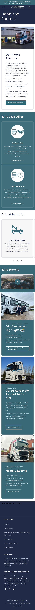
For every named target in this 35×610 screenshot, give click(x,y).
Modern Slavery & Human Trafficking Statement (16, 534)
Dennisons (15, 600)
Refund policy (18, 606)
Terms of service (25, 603)
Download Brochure (15, 103)
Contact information (13, 603)
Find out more (13, 492)
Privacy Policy (8, 539)
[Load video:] (17, 281)
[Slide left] (13, 261)
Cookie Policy (8, 529)
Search (6, 524)
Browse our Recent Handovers (15, 348)
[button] (4, 7)
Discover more (14, 427)
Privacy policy (24, 600)
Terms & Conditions (11, 543)
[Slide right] (22, 261)
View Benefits (16, 160)
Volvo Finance (9, 548)
